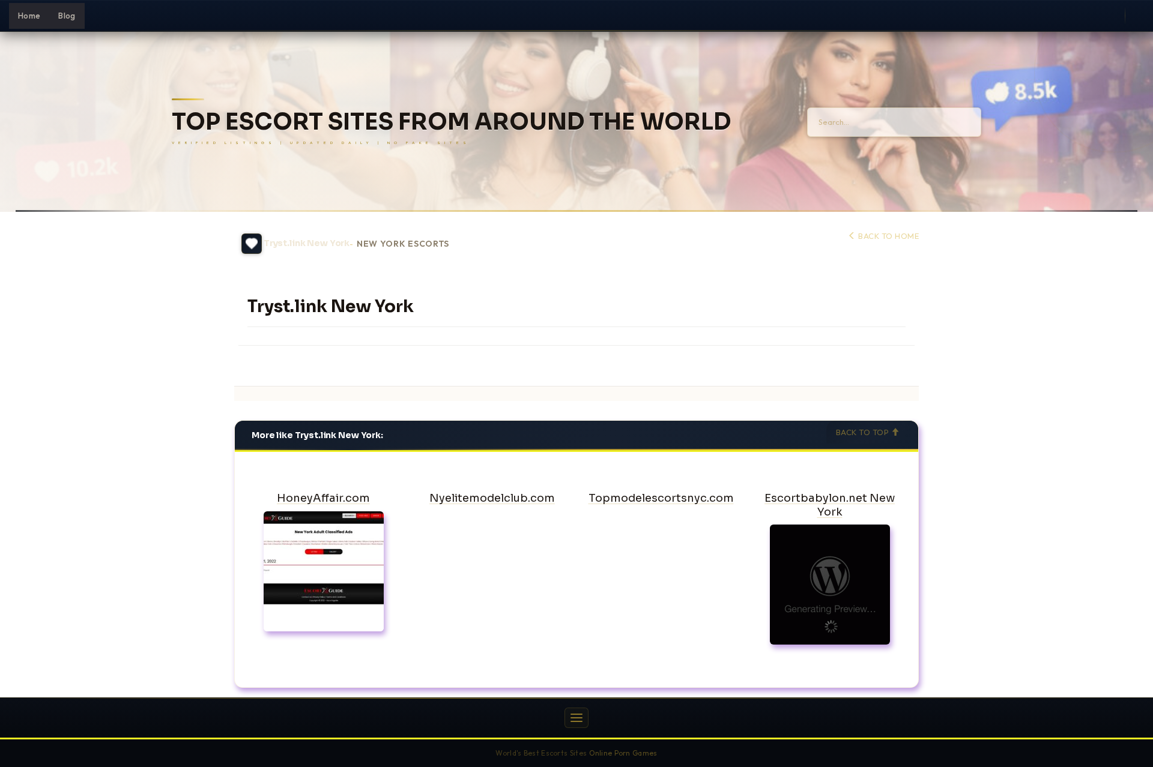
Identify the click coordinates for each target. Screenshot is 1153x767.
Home (29, 15)
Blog (66, 15)
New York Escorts (403, 243)
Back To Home (887, 236)
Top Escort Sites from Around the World (451, 122)
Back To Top (863, 432)
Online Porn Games (623, 752)
